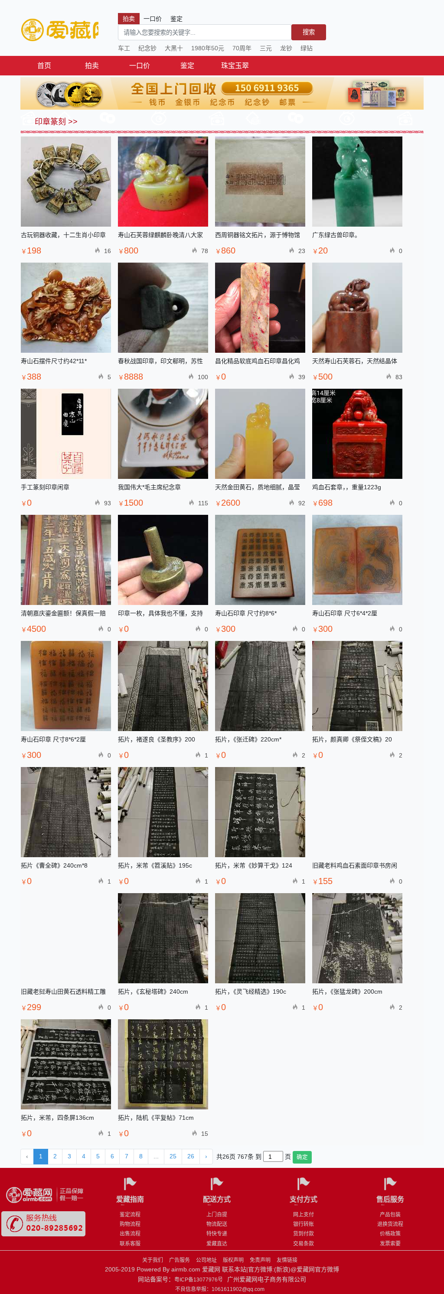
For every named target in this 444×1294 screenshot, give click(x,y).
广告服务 (179, 1260)
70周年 (241, 48)
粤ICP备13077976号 (198, 1280)
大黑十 (174, 48)
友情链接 (287, 1260)
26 (190, 1156)
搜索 (309, 32)
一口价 (139, 65)
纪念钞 (147, 48)
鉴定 (187, 65)
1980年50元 (207, 48)
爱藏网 (59, 30)
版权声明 (233, 1260)
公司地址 (206, 1260)
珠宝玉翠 (235, 65)
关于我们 (152, 1260)
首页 (44, 65)
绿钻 (306, 48)
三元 (266, 48)
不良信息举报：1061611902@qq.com (219, 1289)
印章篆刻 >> (55, 121)
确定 (302, 1157)
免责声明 (260, 1260)
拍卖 (92, 65)
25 (173, 1156)
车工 (124, 48)
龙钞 (286, 48)
